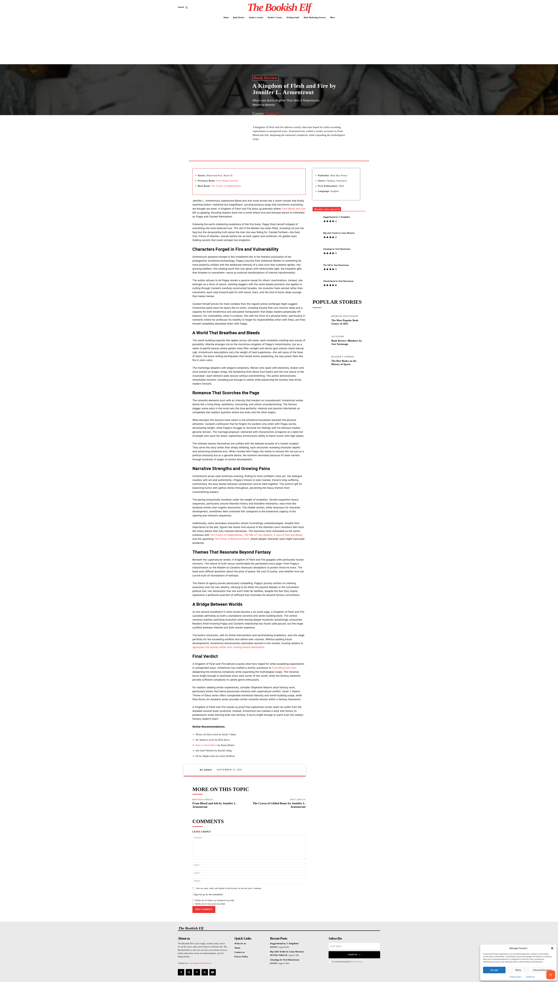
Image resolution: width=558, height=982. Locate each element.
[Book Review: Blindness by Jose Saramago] (321, 343)
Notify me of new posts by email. (210, 904)
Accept (494, 970)
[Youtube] (212, 972)
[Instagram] (189, 972)
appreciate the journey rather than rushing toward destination (228, 647)
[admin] (196, 770)
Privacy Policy (515, 976)
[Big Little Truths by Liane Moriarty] (317, 237)
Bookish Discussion (344, 316)
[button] (552, 948)
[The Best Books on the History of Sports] (321, 363)
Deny (518, 970)
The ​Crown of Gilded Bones (226, 186)
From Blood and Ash (227, 180)
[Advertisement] (279, 42)
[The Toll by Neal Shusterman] (317, 269)
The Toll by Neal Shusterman (336, 265)
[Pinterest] (286, 154)
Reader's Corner (342, 357)
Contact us (530, 976)
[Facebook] (273, 154)
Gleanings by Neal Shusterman (336, 249)
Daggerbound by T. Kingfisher (336, 217)
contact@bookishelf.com (200, 963)
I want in (352, 955)
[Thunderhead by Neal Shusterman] (317, 285)
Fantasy (272, 113)
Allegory (338, 337)
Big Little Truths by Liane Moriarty (339, 233)
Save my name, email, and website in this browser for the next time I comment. (229, 888)
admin (208, 770)
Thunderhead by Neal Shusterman (338, 281)
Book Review (265, 77)
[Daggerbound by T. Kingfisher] (317, 221)
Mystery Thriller (278, 955)
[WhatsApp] (293, 154)
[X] (279, 154)
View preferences (542, 970)
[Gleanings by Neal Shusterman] (317, 253)
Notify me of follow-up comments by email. (215, 900)
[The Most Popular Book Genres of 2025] (321, 322)
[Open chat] (550, 974)
